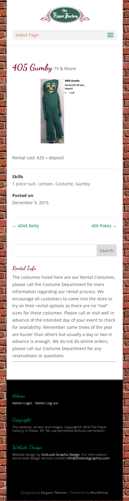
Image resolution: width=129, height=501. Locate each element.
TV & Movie (65, 68)
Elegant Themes (54, 492)
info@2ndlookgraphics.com (88, 458)
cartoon (45, 184)
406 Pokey (104, 225)
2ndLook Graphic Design (60, 454)
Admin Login (22, 403)
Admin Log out (46, 403)
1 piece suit (23, 184)
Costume (64, 184)
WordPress (99, 492)
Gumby (83, 184)
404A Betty (25, 225)
